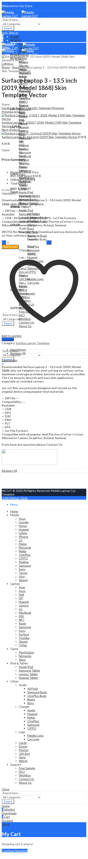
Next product (11, 129)
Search (8, 28)
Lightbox (7, 64)
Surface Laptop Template (33, 343)
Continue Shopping (15, 850)
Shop (15, 67)
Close (24, 498)
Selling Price (18, 179)
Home (6, 67)
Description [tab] (18, 349)
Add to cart (10, 246)
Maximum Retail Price (24, 174)
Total (13, 183)
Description (9, 360)
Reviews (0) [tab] (18, 353)
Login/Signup (10, 498)
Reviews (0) (9, 470)
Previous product (13, 111)
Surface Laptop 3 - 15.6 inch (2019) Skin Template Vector (40, 137)
